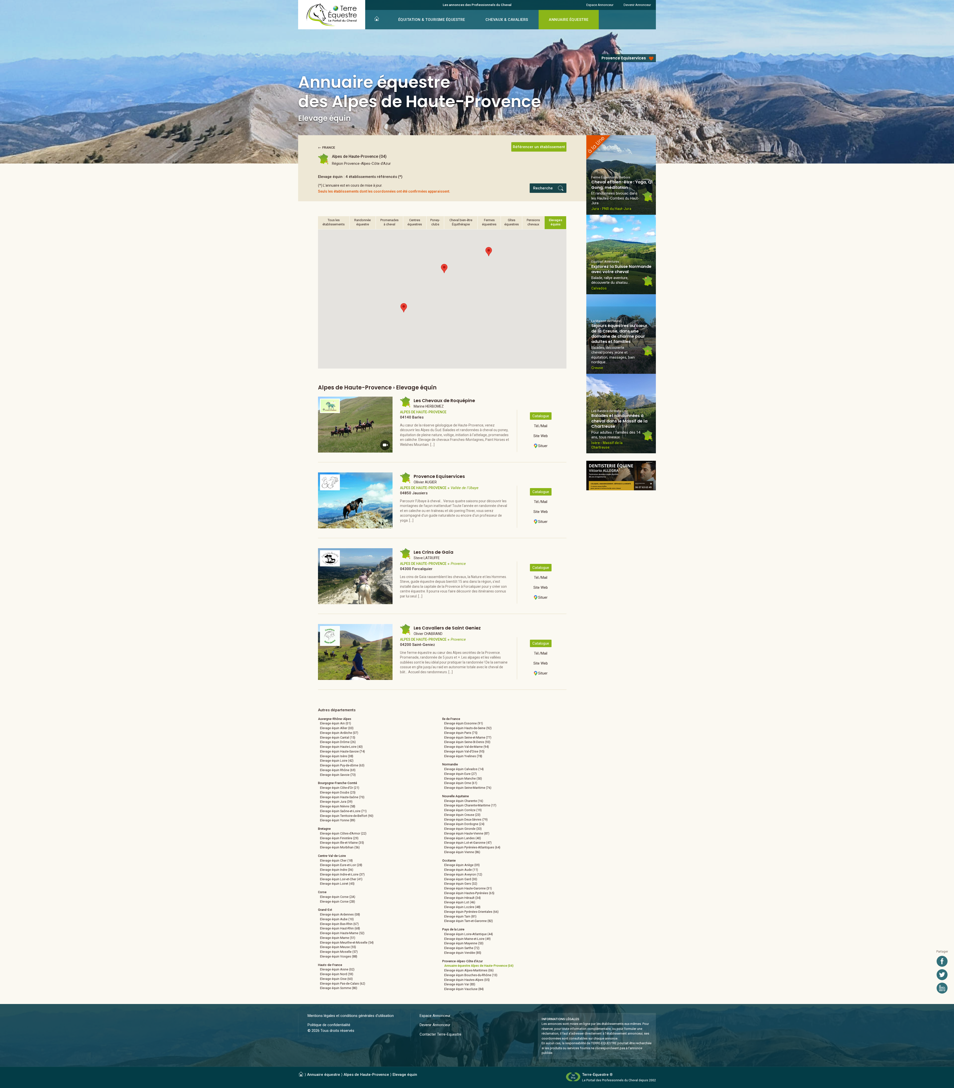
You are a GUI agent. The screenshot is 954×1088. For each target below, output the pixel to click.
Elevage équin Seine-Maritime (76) (467, 788)
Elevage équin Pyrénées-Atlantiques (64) (472, 847)
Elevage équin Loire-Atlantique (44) (468, 934)
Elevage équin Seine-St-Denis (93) (467, 742)
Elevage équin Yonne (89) (337, 820)
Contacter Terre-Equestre (440, 1034)
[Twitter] (942, 974)
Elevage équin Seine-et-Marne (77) (467, 737)
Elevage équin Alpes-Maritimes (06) (469, 970)
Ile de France (451, 719)
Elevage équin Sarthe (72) (461, 948)
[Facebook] (942, 961)
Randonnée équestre (362, 222)
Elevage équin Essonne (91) (463, 723)
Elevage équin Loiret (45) (337, 883)
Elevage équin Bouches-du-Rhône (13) (470, 975)
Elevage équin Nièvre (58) (337, 806)
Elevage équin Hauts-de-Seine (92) (468, 728)
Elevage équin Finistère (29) (339, 838)
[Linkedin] (942, 988)
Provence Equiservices (623, 58)
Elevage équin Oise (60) (336, 979)
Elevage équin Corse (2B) (337, 901)
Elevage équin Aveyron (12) (463, 874)
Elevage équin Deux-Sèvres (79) (466, 819)
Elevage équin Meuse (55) (338, 947)
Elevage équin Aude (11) (461, 870)
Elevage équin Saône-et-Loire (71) (343, 811)
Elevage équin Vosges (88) (338, 956)
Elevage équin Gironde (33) (463, 829)
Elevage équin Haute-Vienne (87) (466, 833)
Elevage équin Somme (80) (338, 988)
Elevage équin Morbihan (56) (340, 847)
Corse (322, 892)
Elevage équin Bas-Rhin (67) (339, 924)
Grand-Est (325, 910)
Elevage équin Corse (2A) (337, 897)
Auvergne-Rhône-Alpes (334, 719)
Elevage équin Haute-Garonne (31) (468, 888)
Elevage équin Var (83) (459, 984)
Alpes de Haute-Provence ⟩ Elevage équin (380, 1074)
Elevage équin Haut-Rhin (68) (340, 928)
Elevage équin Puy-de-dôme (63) (342, 765)
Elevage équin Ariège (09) (462, 865)
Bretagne (324, 829)
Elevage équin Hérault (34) (462, 898)
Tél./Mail (540, 426)
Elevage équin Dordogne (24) (464, 824)
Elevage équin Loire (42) (337, 760)
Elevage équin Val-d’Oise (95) (464, 751)
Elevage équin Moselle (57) (339, 952)
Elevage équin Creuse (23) (462, 815)
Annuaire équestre (323, 1074)
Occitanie (449, 860)
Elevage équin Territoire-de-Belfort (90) (346, 816)
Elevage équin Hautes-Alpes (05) (467, 980)
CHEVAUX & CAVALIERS (506, 19)
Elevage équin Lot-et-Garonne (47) (468, 842)
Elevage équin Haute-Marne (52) (342, 933)
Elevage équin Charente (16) (463, 801)
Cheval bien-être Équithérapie (460, 222)
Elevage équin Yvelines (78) (463, 756)
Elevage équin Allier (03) (337, 728)
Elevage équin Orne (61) (460, 783)
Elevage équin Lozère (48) (462, 907)
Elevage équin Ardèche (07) (339, 733)
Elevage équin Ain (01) (335, 723)
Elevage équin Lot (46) (459, 902)
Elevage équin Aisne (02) (337, 969)
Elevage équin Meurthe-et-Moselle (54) (347, 942)
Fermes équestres (489, 222)
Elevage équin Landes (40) (462, 838)
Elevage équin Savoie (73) (338, 775)
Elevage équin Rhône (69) (338, 770)
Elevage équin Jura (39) (336, 801)
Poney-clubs (435, 222)
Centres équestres (414, 222)
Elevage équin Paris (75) (460, 733)
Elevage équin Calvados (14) (464, 769)
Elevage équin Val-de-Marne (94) (466, 747)
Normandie (450, 764)
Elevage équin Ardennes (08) (340, 914)
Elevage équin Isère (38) (336, 756)
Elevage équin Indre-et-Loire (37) (342, 874)
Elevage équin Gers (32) (460, 883)
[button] (403, 307)
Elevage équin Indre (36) (336, 870)
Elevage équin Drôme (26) (338, 742)
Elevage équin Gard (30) (460, 879)
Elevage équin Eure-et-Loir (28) (341, 865)
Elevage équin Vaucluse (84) (464, 989)
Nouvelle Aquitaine (455, 796)
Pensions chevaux (533, 222)
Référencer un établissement (539, 147)
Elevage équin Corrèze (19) (463, 810)
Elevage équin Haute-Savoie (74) (342, 751)
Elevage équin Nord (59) (336, 974)
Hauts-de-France (330, 965)
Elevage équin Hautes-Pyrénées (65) (469, 893)
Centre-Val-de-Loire (332, 856)
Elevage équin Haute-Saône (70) (342, 797)
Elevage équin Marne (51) (337, 938)
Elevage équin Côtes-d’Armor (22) (343, 833)
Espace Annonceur (599, 5)
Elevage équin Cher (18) (336, 860)
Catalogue (540, 416)
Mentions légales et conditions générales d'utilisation (351, 1015)
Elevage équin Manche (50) (463, 778)
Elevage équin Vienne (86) (462, 852)
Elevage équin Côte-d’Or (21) (339, 788)
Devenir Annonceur (637, 5)
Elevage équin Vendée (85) (462, 953)
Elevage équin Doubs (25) (338, 792)
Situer (543, 446)
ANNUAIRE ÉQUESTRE (569, 19)
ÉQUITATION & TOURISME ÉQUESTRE (431, 19)
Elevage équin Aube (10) (337, 919)
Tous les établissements (333, 222)
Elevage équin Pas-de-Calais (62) (342, 983)
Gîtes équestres (511, 222)
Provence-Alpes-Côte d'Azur (462, 961)
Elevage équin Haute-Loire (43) (341, 747)
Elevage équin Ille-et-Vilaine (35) (342, 842)
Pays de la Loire (453, 929)
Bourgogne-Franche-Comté (337, 783)
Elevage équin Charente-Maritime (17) (470, 805)
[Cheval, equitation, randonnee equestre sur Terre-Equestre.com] (332, 14)
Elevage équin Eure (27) (460, 774)
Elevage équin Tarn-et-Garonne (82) (468, 921)
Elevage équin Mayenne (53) (463, 943)
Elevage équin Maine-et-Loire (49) (467, 939)
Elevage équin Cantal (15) (337, 737)
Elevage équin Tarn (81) (460, 916)
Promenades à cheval (389, 222)
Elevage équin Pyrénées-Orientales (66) (471, 912)
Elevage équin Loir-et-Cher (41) (341, 879)
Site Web (540, 436)
